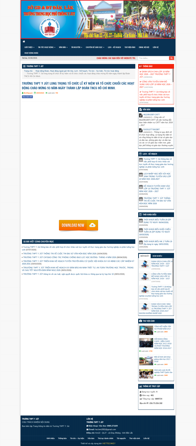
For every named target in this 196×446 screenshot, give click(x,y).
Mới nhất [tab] (144, 256)
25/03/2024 (40, 93)
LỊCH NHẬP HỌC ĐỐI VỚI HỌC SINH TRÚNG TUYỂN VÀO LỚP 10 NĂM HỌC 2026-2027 (155, 176)
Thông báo (147, 66)
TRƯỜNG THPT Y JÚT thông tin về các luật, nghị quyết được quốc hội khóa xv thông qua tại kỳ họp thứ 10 (68, 274)
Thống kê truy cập (151, 386)
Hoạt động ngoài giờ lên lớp (61, 71)
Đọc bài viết (27, 97)
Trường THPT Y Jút (35, 66)
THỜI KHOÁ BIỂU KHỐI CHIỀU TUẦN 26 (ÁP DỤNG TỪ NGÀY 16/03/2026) (155, 232)
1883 (166, 364)
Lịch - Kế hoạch (80, 71)
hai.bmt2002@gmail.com (105, 429)
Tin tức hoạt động (46, 47)
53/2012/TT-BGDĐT (151, 129)
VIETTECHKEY (109, 443)
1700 (150, 351)
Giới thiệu (29, 47)
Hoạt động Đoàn (42, 71)
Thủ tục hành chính (105, 438)
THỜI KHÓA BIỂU (149, 215)
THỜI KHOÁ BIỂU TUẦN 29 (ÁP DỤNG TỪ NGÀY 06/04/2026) (157, 221)
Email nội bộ (144, 47)
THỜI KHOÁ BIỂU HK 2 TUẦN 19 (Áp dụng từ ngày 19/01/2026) (158, 242)
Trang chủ (28, 71)
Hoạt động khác (31, 53)
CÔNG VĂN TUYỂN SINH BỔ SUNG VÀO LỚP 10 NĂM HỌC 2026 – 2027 (155, 84)
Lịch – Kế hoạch (114, 47)
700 (56, 93)
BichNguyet (28, 93)
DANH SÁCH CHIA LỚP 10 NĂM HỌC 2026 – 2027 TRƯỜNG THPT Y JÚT (154, 74)
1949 (166, 375)
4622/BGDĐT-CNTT (151, 115)
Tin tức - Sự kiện (96, 71)
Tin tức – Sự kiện (77, 438)
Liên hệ (156, 47)
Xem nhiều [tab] (157, 256)
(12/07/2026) (148, 87)
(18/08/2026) (147, 77)
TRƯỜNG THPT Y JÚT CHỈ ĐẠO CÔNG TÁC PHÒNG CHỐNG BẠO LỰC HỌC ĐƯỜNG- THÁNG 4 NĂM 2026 (69, 257)
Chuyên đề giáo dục (94, 47)
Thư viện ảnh (130, 47)
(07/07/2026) (143, 102)
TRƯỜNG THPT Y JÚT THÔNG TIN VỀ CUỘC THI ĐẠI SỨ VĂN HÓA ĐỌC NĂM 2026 (59, 254)
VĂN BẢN (146, 110)
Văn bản (62, 47)
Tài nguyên (76, 47)
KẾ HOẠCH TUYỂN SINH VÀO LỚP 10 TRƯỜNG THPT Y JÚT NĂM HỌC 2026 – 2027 (154, 188)
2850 (166, 332)
